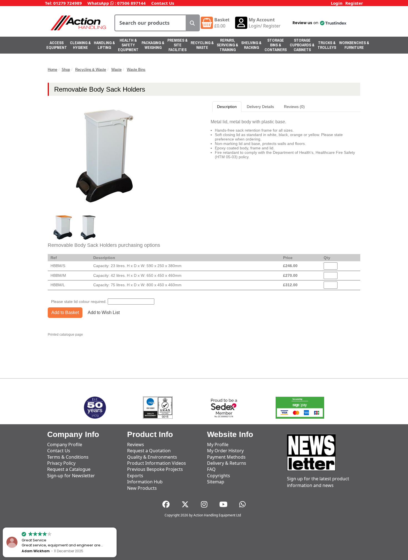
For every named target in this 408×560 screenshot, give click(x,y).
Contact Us (162, 3)
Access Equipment (56, 45)
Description (227, 106)
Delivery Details (260, 106)
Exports (135, 476)
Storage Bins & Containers (276, 45)
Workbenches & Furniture (354, 45)
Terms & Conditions (68, 457)
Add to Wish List (104, 312)
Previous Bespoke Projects (155, 469)
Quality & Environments (152, 457)
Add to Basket (65, 312)
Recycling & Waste (202, 45)
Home (52, 69)
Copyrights (218, 476)
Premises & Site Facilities (177, 45)
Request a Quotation (149, 451)
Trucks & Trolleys (327, 45)
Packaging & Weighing (153, 45)
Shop (66, 69)
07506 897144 (131, 3)
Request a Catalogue (68, 469)
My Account (262, 20)
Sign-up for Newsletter (71, 476)
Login (336, 3)
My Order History (225, 451)
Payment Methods (226, 457)
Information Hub (145, 482)
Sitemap (215, 482)
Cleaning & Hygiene (80, 45)
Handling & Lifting (104, 45)
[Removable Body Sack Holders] (63, 227)
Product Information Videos (156, 463)
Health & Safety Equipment (128, 45)
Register (354, 3)
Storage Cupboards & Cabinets (302, 45)
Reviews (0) (294, 106)
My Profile (217, 444)
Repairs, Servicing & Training (227, 45)
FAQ (211, 469)
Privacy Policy (61, 463)
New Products (142, 488)
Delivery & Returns (226, 463)
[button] (319, 22)
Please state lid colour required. (79, 301)
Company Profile (64, 444)
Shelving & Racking (251, 45)
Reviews (135, 444)
